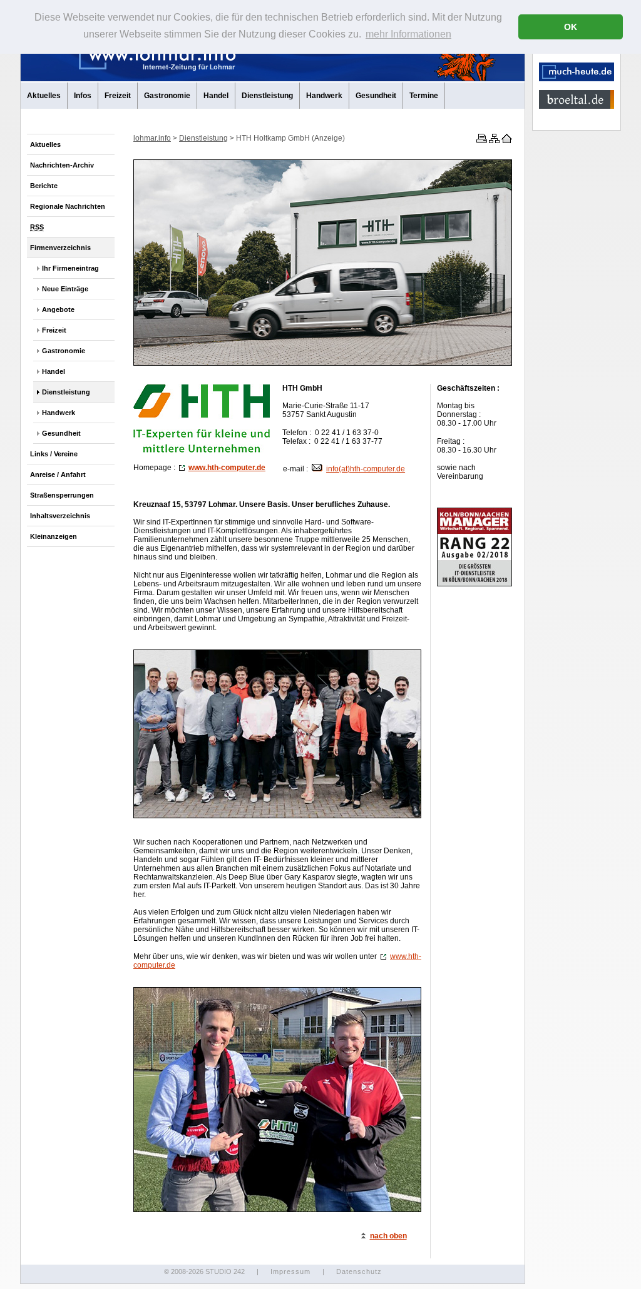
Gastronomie (167, 95)
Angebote (58, 309)
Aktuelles (44, 95)
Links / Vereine (54, 454)
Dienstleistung (267, 95)
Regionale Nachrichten (67, 206)
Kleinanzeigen (53, 536)
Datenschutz (359, 1271)
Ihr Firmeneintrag (70, 268)
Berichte (44, 185)
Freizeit (118, 95)
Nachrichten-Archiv (62, 165)
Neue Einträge (65, 289)
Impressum (290, 1271)
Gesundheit (376, 95)
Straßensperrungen (62, 495)
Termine (423, 95)
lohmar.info (152, 138)
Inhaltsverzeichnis (60, 515)
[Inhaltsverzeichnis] (493, 140)
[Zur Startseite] (506, 140)
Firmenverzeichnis (60, 247)
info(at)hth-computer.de (365, 468)
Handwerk (324, 95)
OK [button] (570, 27)
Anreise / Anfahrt (58, 474)
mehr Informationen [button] (408, 34)
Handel (215, 95)
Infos (82, 95)
